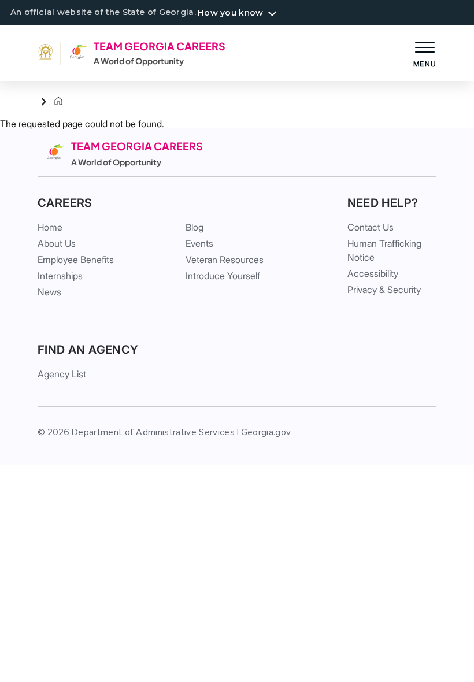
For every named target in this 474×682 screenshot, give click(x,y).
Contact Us (370, 227)
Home (50, 227)
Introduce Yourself (223, 275)
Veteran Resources (225, 259)
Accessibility (372, 273)
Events (199, 243)
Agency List (62, 374)
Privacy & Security (384, 289)
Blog (194, 227)
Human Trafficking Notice (384, 250)
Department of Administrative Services (153, 432)
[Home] (49, 101)
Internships (60, 275)
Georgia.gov (266, 432)
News (49, 292)
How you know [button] (230, 13)
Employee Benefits (76, 259)
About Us (57, 243)
